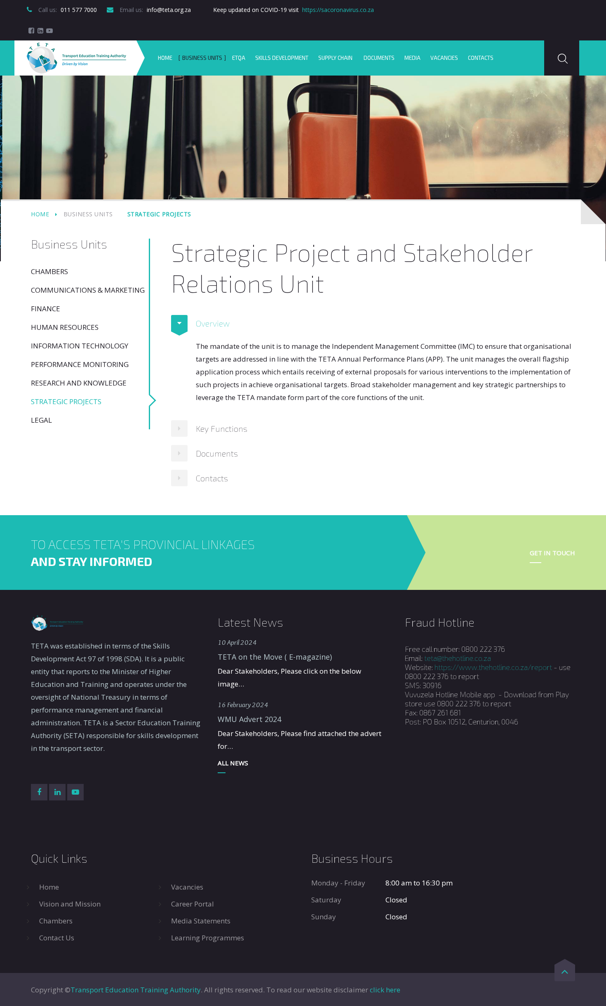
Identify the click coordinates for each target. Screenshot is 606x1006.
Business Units (202, 57)
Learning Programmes (207, 937)
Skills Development (281, 57)
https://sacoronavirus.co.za (338, 10)
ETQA (238, 57)
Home (165, 57)
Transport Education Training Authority (135, 989)
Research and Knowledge (79, 383)
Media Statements (200, 921)
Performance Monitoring (80, 364)
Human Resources (65, 327)
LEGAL (41, 420)
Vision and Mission (70, 904)
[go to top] (564, 973)
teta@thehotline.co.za (457, 658)
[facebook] (31, 30)
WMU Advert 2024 (249, 719)
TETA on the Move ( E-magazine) (275, 657)
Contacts (480, 57)
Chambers (49, 271)
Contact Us (56, 937)
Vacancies (444, 57)
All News (233, 763)
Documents (379, 57)
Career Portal (192, 904)
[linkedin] (40, 30)
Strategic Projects (66, 401)
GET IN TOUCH (552, 553)
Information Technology (79, 345)
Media (412, 57)
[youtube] (49, 30)
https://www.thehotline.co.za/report (493, 667)
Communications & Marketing (88, 290)
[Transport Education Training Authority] (76, 58)
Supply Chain (336, 57)
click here (385, 989)
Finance (45, 308)
